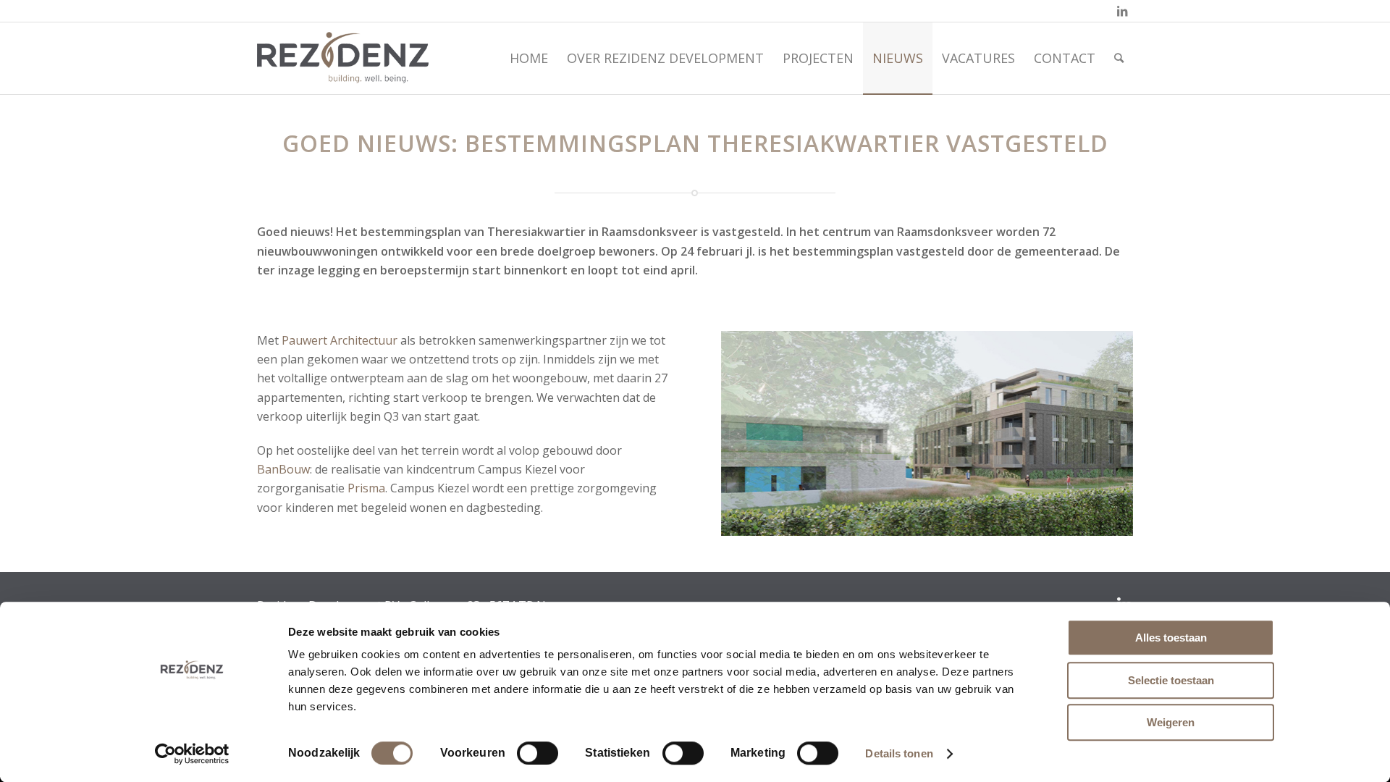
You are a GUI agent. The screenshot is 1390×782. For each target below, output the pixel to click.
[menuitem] (528, 58)
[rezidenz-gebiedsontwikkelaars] (343, 58)
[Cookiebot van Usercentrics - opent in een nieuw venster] (192, 754)
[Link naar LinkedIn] (1122, 11)
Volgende (1100, 433)
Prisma (366, 488)
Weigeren (1171, 722)
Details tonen (898, 753)
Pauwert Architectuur (339, 340)
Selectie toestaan (1171, 680)
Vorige (753, 433)
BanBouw (283, 469)
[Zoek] (1119, 58)
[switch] (537, 753)
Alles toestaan (1171, 637)
